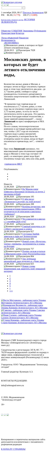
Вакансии (23, 38)
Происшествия (8, 33)
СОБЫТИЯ (16, 31)
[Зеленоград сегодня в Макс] (9, 5)
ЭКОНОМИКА (11, 43)
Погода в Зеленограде (33, 12)
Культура (20, 33)
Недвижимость (8, 40)
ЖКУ (19, 164)
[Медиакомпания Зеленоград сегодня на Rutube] (2, 5)
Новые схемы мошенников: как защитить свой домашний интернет (24, 268)
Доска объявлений (10, 38)
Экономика (28, 31)
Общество (6, 31)
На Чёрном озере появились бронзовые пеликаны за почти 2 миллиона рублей (24, 191)
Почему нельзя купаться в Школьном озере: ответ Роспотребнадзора (24, 252)
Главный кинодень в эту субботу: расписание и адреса (24, 227)
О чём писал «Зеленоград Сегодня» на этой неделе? (22, 200)
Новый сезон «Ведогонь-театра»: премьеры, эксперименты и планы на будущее (25, 244)
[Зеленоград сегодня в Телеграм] (5, 5)
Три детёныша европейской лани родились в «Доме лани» (24, 260)
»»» (11, 291)
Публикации (40, 31)
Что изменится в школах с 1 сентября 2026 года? (24, 220)
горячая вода (10, 164)
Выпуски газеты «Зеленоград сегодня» (12, 20)
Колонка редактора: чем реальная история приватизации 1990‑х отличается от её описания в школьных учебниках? (24, 210)
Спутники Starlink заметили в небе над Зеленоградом (21, 235)
